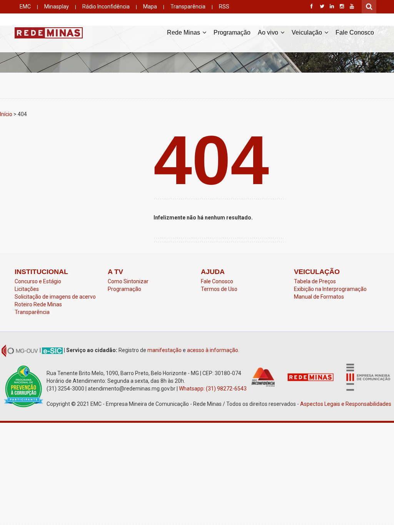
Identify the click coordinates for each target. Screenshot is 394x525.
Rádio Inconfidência (106, 6)
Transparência (187, 6)
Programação (232, 32)
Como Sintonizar (128, 281)
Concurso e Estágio (38, 281)
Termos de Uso (219, 289)
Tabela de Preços (315, 281)
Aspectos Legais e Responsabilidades (346, 404)
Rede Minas (184, 32)
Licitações (27, 289)
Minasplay (56, 6)
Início (6, 114)
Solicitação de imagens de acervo (55, 297)
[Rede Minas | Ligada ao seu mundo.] (49, 32)
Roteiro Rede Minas (38, 304)
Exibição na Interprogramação (330, 289)
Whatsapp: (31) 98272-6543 (213, 388)
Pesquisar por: (369, 6)
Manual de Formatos (319, 297)
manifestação (164, 350)
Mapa (150, 6)
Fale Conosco (355, 32)
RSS (224, 6)
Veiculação (308, 32)
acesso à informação (212, 350)
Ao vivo (269, 32)
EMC (25, 6)
